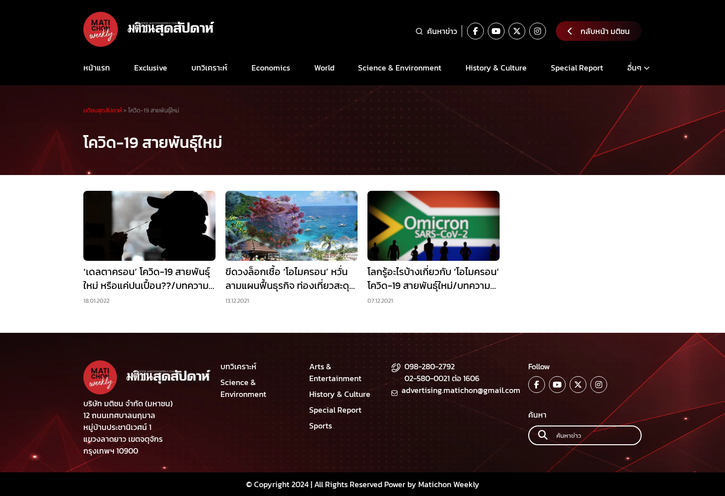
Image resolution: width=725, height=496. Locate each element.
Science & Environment (399, 67)
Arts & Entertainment (335, 372)
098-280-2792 (429, 366)
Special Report (577, 67)
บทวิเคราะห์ (209, 67)
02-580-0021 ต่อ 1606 (441, 378)
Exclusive (150, 67)
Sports (320, 425)
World (324, 67)
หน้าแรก (96, 67)
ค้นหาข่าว (442, 31)
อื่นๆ (634, 67)
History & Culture (496, 67)
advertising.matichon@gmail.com (460, 390)
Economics (271, 67)
